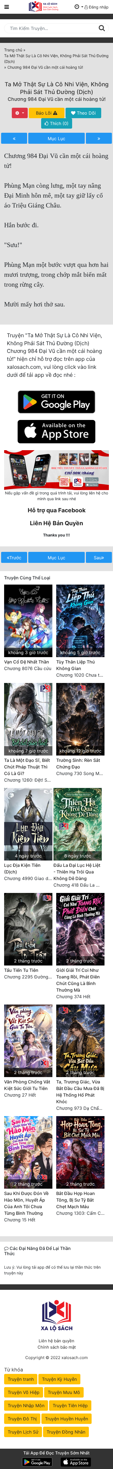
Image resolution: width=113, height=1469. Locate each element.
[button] (79, 7)
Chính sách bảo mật (57, 1347)
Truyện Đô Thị (22, 1418)
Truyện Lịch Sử (23, 1432)
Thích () (59, 123)
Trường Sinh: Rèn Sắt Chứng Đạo (78, 763)
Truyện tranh (21, 1379)
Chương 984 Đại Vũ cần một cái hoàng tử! (57, 99)
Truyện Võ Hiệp (23, 1392)
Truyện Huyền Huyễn (66, 1418)
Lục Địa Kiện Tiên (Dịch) (22, 868)
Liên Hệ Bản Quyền (56, 523)
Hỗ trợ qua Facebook (57, 510)
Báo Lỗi (44, 113)
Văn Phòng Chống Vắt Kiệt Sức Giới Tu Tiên (27, 1085)
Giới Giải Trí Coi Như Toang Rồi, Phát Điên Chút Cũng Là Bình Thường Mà (78, 980)
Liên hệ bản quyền (56, 1340)
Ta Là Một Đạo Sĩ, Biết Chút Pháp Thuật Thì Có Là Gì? (27, 766)
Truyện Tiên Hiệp (70, 1405)
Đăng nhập (98, 7)
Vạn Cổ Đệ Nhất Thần (26, 662)
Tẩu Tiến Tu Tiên (21, 970)
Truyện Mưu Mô (64, 1392)
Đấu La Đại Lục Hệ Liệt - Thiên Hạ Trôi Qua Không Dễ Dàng (76, 871)
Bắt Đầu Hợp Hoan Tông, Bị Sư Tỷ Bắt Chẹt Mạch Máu (75, 1200)
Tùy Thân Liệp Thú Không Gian (75, 665)
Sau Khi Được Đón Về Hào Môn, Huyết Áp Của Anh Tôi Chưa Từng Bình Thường (26, 1203)
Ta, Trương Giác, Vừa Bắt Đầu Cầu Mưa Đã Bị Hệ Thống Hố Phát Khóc (80, 1091)
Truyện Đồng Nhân (66, 1432)
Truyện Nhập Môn (26, 1405)
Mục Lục (56, 138)
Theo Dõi (85, 113)
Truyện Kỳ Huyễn (59, 1379)
